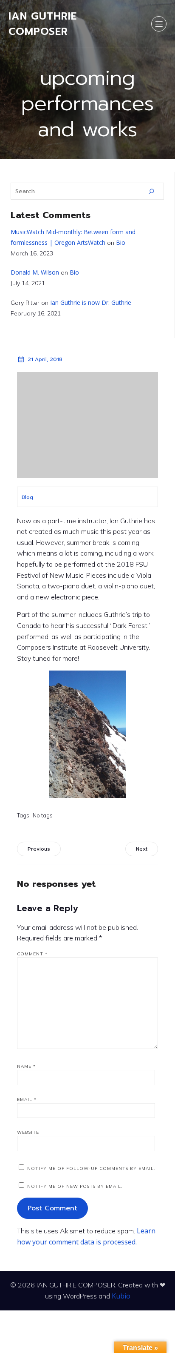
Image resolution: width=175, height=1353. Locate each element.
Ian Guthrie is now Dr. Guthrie (90, 302)
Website (28, 1132)
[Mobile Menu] (159, 24)
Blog (27, 497)
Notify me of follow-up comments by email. (91, 1168)
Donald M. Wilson (35, 272)
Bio (120, 242)
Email (27, 1099)
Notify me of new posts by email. (74, 1186)
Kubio (121, 1296)
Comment (32, 954)
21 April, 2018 (45, 359)
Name (26, 1066)
